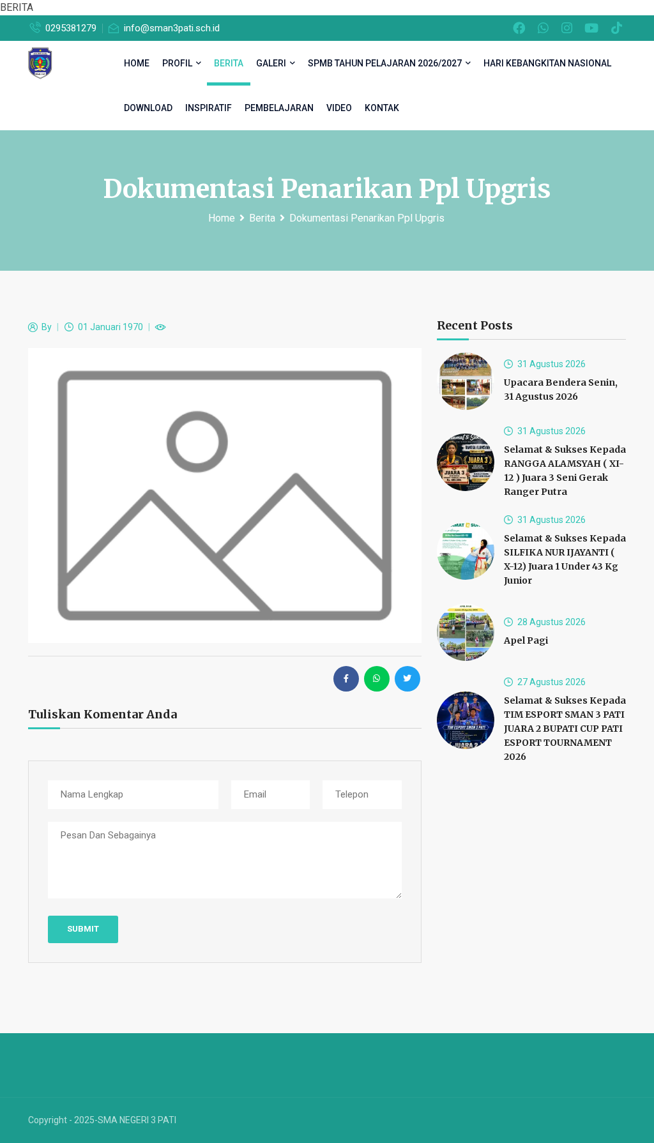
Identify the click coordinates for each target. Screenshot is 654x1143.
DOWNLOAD (148, 108)
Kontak (382, 108)
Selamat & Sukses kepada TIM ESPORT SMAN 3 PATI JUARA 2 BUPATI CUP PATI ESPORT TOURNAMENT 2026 (565, 728)
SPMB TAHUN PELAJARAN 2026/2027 (386, 63)
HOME (136, 63)
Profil (178, 63)
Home (221, 218)
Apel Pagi (526, 640)
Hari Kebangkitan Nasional (547, 63)
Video (339, 108)
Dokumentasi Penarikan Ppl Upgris (367, 218)
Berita (228, 63)
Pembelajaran (279, 108)
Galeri (272, 63)
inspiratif (208, 108)
